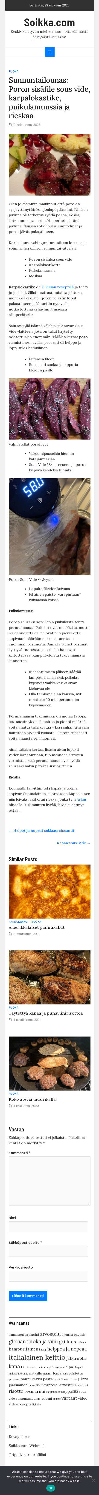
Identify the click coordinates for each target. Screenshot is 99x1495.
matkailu (35, 1373)
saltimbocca (53, 1391)
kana (14, 1366)
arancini (32, 1334)
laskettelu (58, 1367)
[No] (93, 1480)
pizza (83, 1378)
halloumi (82, 1342)
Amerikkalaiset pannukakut (37, 927)
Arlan (81, 799)
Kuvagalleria (19, 1436)
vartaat (69, 1398)
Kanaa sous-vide (73, 843)
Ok (51, 1488)
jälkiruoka (76, 1358)
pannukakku (18, 922)
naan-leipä (52, 1373)
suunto (57, 1398)
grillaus (67, 1341)
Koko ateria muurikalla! (33, 1099)
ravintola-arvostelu (58, 1385)
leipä (69, 1367)
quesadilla (35, 1385)
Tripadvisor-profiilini (27, 1454)
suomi (46, 1398)
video (82, 1398)
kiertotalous (30, 1367)
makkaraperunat (18, 1373)
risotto (16, 1391)
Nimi (14, 1217)
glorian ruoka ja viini (33, 1341)
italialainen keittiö (37, 1357)
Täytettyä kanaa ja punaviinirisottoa (46, 1013)
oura (65, 1373)
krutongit (46, 1367)
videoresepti (20, 1404)
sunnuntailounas (28, 1398)
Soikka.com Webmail (26, 1445)
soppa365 (69, 1391)
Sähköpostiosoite (25, 1242)
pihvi (73, 1379)
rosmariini (34, 1391)
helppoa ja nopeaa (67, 1349)
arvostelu (50, 1334)
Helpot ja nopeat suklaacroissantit (41, 830)
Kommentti (19, 1152)
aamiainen (16, 1334)
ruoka (14, 71)
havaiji (43, 1349)
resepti (82, 1385)
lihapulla (79, 1367)
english (79, 1334)
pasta (48, 1379)
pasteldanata (61, 1379)
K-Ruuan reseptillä (57, 287)
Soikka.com (49, 22)
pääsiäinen (18, 1385)
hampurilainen (23, 1349)
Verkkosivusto (21, 1267)
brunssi (67, 1334)
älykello (36, 1404)
